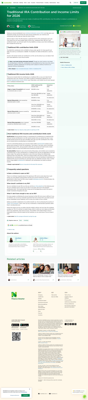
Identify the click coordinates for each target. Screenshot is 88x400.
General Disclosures (46, 362)
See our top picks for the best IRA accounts (31, 164)
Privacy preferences (69, 303)
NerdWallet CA (54, 393)
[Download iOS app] (15, 325)
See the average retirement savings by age (25, 216)
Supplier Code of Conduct (68, 297)
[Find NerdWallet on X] (66, 324)
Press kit (40, 313)
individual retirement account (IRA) (35, 33)
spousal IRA (41, 143)
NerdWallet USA (43, 393)
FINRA (59, 358)
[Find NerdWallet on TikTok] (75, 324)
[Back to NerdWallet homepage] (7, 8)
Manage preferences (14, 395)
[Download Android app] (24, 325)
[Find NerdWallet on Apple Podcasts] (73, 324)
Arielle (43, 238)
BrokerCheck (40, 363)
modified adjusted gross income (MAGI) (17, 80)
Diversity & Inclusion (43, 302)
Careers (40, 298)
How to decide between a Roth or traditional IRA (28, 68)
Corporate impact (42, 300)
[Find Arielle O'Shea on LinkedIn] (42, 240)
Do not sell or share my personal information (70, 306)
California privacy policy (70, 301)
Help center (54, 294)
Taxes (20, 220)
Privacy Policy (42, 361)
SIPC (61, 358)
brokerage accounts (38, 179)
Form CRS (53, 360)
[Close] (86, 389)
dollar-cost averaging (12, 203)
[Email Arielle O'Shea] (40, 240)
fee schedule (53, 362)
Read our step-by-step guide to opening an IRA (27, 129)
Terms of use (68, 294)
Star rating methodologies (41, 307)
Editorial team (41, 309)
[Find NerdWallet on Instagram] (71, 324)
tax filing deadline (38, 186)
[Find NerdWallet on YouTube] (68, 324)
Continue (25, 395)
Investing (26, 220)
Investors (40, 315)
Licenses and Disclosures (53, 331)
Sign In (76, 2)
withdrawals (21, 160)
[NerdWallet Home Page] (6, 2)
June (18, 238)
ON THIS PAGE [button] (64, 57)
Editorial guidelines (42, 304)
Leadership (40, 296)
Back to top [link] (11, 229)
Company (40, 294)
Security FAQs (54, 296)
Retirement (13, 7)
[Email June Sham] (16, 240)
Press (39, 311)
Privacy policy (68, 300)
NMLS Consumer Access (43, 331)
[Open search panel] (70, 2)
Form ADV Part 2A (59, 360)
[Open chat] (84, 396)
